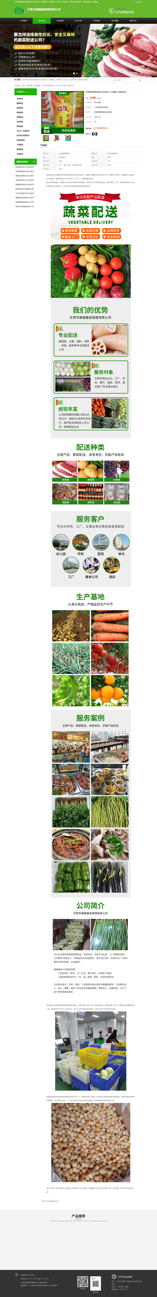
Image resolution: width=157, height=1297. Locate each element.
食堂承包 (20, 99)
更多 (34, 162)
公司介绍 (78, 21)
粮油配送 (20, 108)
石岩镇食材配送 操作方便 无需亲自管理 (25, 171)
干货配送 (20, 145)
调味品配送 (21, 140)
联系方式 (133, 21)
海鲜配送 (20, 117)
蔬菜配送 (20, 103)
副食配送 (20, 149)
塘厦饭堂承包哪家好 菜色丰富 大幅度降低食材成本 (25, 198)
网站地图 (54, 1285)
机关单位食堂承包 (23, 135)
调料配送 (37, 85)
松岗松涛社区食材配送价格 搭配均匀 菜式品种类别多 (25, 189)
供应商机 (41, 21)
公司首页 (23, 21)
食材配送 (20, 122)
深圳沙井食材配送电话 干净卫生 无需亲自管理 (25, 206)
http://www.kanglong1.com (50, 1201)
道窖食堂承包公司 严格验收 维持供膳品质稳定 (25, 180)
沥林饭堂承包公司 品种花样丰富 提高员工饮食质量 (25, 167)
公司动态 (96, 21)
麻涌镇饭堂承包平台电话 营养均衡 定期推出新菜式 (25, 184)
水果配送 (20, 154)
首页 (23, 85)
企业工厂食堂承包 (23, 131)
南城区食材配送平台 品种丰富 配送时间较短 (25, 176)
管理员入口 (47, 1285)
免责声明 (40, 1285)
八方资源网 (32, 1285)
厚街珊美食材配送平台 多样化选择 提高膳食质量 (25, 202)
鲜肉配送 (20, 112)
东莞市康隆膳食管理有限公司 (30, 1282)
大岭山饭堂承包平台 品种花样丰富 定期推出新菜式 (25, 193)
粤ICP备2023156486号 (42, 1279)
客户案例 (114, 21)
